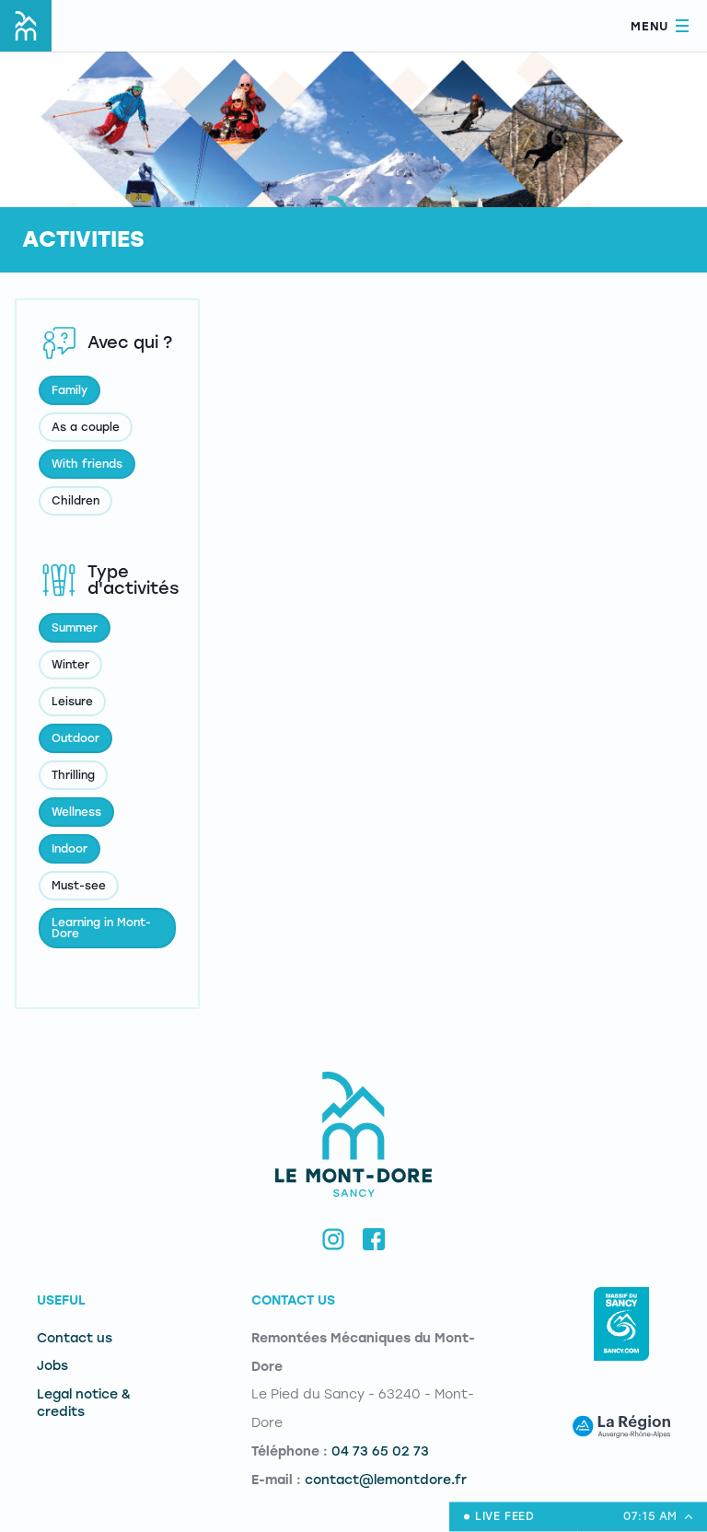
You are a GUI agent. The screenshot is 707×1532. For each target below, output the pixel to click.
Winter (70, 664)
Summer (75, 627)
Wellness (76, 812)
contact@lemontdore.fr (386, 1480)
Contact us (74, 1338)
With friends (87, 464)
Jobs (52, 1366)
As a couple (86, 427)
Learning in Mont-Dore (101, 928)
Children (75, 500)
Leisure (72, 701)
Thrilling (73, 775)
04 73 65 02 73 (380, 1451)
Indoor (69, 848)
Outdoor (75, 738)
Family (69, 390)
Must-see (79, 885)
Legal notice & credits (84, 1403)
